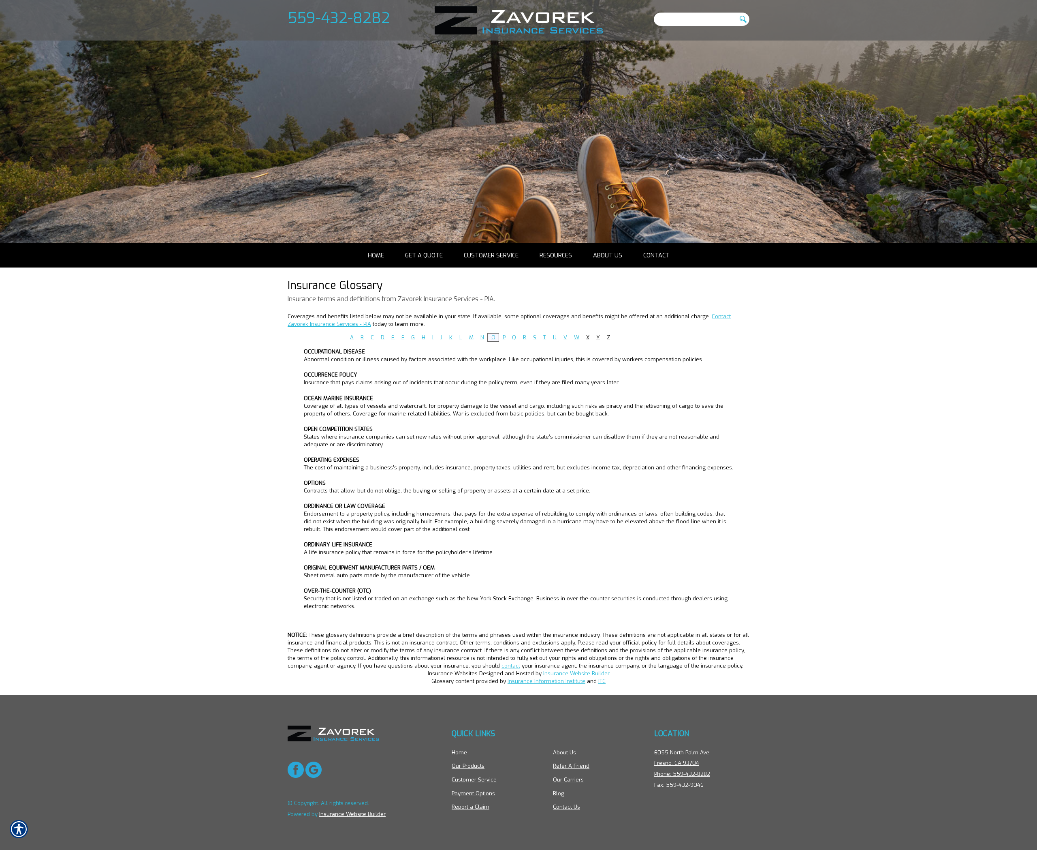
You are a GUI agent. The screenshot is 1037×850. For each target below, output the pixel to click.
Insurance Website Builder (576, 673)
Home (459, 752)
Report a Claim (470, 806)
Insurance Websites (453, 673)
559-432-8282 (339, 18)
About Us (564, 752)
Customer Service (474, 779)
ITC (602, 681)
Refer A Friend (571, 765)
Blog (558, 793)
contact (510, 665)
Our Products (468, 765)
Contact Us (566, 806)
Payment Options (473, 793)
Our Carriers (568, 779)
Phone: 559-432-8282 (682, 774)
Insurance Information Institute (546, 681)
